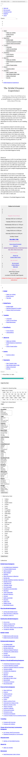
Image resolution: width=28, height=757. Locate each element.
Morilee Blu (6, 578)
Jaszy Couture (7, 696)
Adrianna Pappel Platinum (10, 650)
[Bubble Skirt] (5, 424)
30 (4, 396)
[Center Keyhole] (5, 427)
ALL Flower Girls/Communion (11, 732)
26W (11, 398)
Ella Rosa (5, 591)
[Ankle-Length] (4, 459)
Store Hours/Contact (15, 244)
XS (7, 399)
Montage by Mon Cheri (9, 678)
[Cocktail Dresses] (6, 414)
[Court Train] (4, 463)
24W (7, 398)
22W (3, 398)
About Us (15, 255)
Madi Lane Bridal (7, 598)
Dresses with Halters (9, 724)
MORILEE (5, 574)
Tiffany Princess (7, 706)
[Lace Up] (4, 434)
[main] (14, 145)
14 (3, 394)
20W (22, 396)
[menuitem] (15, 8)
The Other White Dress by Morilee (13, 627)
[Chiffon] (3, 453)
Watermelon (8, 531)
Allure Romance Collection (10, 576)
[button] (5, 31)
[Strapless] (4, 491)
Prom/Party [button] (7, 327)
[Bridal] (6, 411)
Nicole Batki (6, 680)
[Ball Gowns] (4, 418)
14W (10, 396)
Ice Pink (7, 524)
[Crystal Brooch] (4, 449)
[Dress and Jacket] (4, 420)
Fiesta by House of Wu (9, 705)
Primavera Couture (8, 682)
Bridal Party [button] (7, 303)
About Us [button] (6, 337)
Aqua (6, 508)
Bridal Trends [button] (5, 632)
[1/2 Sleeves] (5, 480)
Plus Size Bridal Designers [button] (8, 608)
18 (9, 394)
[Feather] (3, 455)
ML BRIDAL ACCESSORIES (10, 589)
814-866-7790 (5, 1)
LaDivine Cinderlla (8, 708)
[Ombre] (2, 442)
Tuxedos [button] (6, 315)
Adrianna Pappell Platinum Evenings (13, 667)
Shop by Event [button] (5, 737)
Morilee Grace (7, 582)
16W (14, 396)
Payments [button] (6, 360)
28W (15, 398)
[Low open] (4, 435)
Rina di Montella (7, 683)
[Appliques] (4, 445)
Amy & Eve (6, 622)
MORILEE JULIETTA (8, 615)
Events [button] (5, 351)
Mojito (6, 501)
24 (18, 394)
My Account (6, 10)
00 (7, 392)
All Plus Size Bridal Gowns (10, 612)
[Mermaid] (4, 475)
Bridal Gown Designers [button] (7, 564)
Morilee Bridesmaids (9, 646)
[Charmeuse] (3, 452)
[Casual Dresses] (6, 413)
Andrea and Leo (7, 694)
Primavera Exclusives (9, 714)
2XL (21, 399)
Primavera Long (7, 712)
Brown (7, 546)
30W (20, 398)
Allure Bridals (7, 572)
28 (24, 394)
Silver (6, 551)
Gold (6, 544)
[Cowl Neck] (4, 466)
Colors (5, 699)
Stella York (6, 601)
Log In (5, 15)
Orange (7, 537)
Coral (6, 539)
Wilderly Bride (7, 603)
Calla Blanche (7, 583)
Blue (6, 515)
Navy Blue (7, 517)
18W (18, 396)
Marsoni (5, 674)
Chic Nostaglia (7, 587)
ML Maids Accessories (9, 657)
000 (4, 392)
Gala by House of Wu (9, 624)
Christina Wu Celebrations (10, 652)
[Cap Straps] (4, 487)
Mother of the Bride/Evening (11, 741)
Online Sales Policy (15, 257)
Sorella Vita (6, 655)
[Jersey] (3, 456)
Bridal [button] (5, 291)
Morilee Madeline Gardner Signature (13, 580)
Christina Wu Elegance (9, 671)
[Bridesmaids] (6, 412)
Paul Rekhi (6, 697)
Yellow (7, 499)
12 (25, 392)
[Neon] (2, 441)
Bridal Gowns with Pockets (10, 638)
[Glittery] (2, 438)
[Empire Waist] (4, 474)
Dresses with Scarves (9, 722)
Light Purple (8, 522)
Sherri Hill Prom (7, 690)
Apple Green (8, 503)
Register (5, 14)
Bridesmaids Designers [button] (8, 641)
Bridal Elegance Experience (11, 82)
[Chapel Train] (4, 462)
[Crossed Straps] (4, 433)
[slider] (25, 378)
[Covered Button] (4, 431)
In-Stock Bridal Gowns (9, 569)
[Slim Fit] (4, 477)
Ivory (6, 540)
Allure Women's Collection (10, 613)
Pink (6, 526)
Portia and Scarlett (8, 710)
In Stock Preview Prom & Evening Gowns (14, 715)
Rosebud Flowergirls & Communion (13, 734)
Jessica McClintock (8, 626)
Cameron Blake (7, 669)
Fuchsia (7, 530)
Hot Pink (7, 528)
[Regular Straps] (4, 488)
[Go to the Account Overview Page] (1, 5)
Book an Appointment (18, 1)
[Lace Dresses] (4, 421)
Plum (6, 533)
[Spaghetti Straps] (4, 489)
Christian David (7, 585)
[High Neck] (4, 468)
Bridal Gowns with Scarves (10, 636)
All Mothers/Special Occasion (11, 664)
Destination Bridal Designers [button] (9, 619)
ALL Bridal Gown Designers (10, 567)
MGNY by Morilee (8, 676)
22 (15, 394)
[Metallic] (2, 440)
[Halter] (4, 467)
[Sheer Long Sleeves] (5, 484)
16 (6, 394)
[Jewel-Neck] (4, 470)
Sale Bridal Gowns (8, 605)
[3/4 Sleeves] (5, 481)
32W (24, 398)
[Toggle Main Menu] (1, 28)
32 (7, 396)
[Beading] (4, 446)
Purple (7, 519)
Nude (6, 542)
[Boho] (4, 419)
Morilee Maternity (8, 648)
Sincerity (5, 600)
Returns (15, 246)
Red (6, 535)
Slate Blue (7, 513)
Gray (6, 549)
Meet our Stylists (8, 747)
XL (18, 399)
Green (7, 504)
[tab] (15, 291)
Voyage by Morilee (8, 629)
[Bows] (4, 448)
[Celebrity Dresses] (5, 426)
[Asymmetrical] (4, 460)
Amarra (5, 692)
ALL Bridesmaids (7, 644)
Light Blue (7, 512)
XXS (4, 399)
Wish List (5, 8)
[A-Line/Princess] (4, 473)
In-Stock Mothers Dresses (10, 665)
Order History (15, 265)
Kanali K (5, 653)
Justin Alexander (8, 592)
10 (22, 392)
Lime (6, 506)
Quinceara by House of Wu (10, 703)
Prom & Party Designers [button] (8, 687)
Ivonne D (5, 673)
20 (12, 394)
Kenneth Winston (8, 594)
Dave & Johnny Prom (9, 701)
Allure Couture (7, 571)
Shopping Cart (7, 12)
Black (6, 548)
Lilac (6, 521)
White (6, 553)
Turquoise (7, 510)
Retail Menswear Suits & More (11, 754)
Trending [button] (3, 719)
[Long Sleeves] (5, 482)
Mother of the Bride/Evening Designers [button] (12, 660)
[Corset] (5, 428)
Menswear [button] (4, 751)
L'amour (5, 596)
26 (21, 394)
